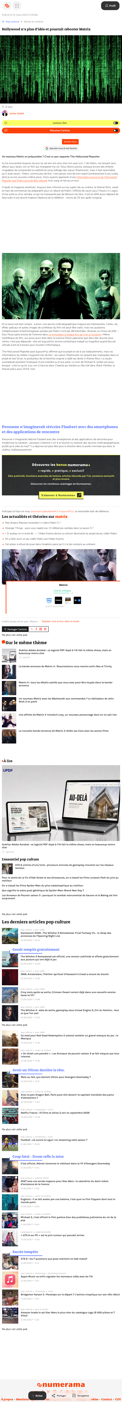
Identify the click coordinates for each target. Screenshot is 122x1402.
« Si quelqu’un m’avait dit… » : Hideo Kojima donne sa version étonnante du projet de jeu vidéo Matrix (61, 533)
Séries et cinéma (33, 21)
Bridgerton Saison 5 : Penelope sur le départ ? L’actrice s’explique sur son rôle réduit (70, 1294)
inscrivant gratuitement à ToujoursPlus (52, 511)
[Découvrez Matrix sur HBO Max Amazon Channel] (77, 603)
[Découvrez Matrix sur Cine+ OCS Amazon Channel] (68, 603)
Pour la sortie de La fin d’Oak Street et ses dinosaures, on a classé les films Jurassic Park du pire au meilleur (60, 879)
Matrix (63, 585)
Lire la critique (62, 590)
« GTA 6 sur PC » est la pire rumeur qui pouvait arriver (52, 1235)
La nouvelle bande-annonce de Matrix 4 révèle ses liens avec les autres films (63, 730)
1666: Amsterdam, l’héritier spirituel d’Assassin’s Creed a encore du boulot (65, 974)
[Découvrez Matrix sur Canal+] (58, 603)
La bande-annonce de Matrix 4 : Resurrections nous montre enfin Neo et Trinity (65, 666)
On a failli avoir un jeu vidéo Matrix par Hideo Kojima (34, 539)
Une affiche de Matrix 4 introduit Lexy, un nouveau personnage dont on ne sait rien (68, 714)
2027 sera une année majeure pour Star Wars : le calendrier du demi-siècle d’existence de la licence (64, 1183)
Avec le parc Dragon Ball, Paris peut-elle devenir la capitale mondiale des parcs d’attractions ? (67, 1096)
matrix (61, 516)
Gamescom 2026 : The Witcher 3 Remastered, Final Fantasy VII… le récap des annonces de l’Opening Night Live (66, 934)
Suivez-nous (70, 141)
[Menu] (16, 5)
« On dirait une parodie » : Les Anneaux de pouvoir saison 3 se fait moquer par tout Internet (70, 1055)
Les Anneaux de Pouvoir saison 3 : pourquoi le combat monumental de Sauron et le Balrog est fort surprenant (59, 897)
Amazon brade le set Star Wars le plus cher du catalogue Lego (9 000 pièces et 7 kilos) (68, 1314)
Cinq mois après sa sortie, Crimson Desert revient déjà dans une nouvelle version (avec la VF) (68, 994)
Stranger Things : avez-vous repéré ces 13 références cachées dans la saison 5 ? (49, 528)
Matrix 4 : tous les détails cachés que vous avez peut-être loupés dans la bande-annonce (66, 684)
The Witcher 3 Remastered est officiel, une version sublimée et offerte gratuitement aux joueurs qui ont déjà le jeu (70, 958)
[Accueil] (7, 5)
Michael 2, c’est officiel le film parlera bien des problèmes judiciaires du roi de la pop (68, 1219)
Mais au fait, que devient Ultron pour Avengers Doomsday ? (56, 1077)
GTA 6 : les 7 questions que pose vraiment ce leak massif (54, 1258)
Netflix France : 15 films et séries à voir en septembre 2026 (55, 1112)
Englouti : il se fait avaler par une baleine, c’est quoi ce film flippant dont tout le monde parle (68, 1201)
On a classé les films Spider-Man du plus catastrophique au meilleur (42, 885)
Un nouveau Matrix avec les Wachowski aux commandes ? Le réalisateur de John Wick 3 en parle (66, 700)
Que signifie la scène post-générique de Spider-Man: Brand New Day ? (43, 890)
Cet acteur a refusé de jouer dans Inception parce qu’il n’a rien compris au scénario (50, 544)
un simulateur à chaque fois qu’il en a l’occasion (74, 334)
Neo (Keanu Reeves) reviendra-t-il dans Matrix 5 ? (33, 522)
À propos (7, 1399)
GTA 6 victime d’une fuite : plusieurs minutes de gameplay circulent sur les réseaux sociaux (64, 866)
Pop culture (12, 21)
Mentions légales (27, 1399)
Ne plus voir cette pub (14, 635)
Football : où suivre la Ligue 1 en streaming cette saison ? (54, 1139)
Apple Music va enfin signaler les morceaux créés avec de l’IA (57, 1276)
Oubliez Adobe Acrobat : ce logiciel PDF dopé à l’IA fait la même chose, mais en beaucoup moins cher (65, 652)
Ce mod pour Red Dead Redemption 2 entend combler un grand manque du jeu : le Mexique (69, 1037)
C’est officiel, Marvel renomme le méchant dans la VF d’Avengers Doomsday (65, 1163)
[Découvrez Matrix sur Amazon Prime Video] (49, 603)
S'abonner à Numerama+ (58, 495)
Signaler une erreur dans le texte (60, 621)
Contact (106, 1399)
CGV (118, 1399)
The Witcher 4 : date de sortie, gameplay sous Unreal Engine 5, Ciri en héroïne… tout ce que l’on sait (70, 1012)
